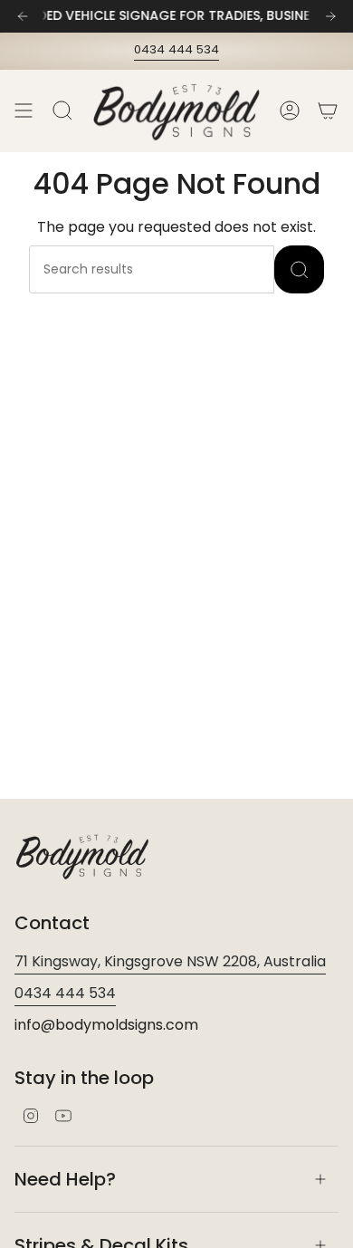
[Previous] (22, 16)
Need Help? (65, 1179)
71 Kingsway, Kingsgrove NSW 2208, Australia (170, 961)
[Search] (299, 269)
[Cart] (328, 111)
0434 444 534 (176, 49)
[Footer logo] (82, 856)
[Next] (330, 16)
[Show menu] (23, 111)
